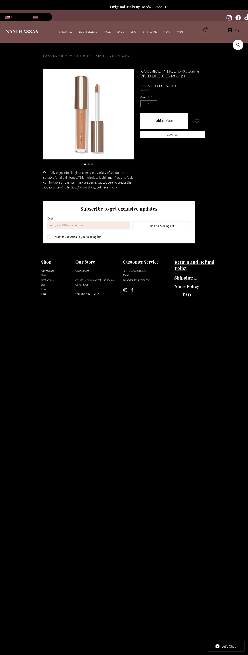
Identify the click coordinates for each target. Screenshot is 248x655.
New (43, 275)
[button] (205, 30)
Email (51, 218)
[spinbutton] (148, 104)
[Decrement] (143, 104)
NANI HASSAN (22, 31)
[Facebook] (238, 17)
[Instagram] (229, 17)
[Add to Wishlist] (197, 121)
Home (47, 56)
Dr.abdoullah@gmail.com (136, 279)
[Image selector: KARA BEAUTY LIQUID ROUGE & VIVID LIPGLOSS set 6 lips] (85, 164)
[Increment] (154, 104)
